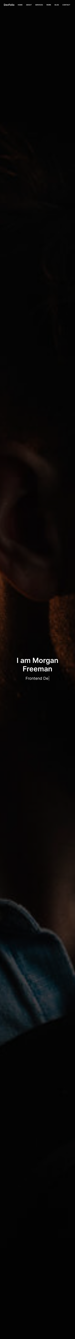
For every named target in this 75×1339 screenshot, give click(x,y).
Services (39, 5)
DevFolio (9, 4)
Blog (57, 5)
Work (48, 5)
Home (20, 5)
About (29, 5)
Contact (66, 5)
